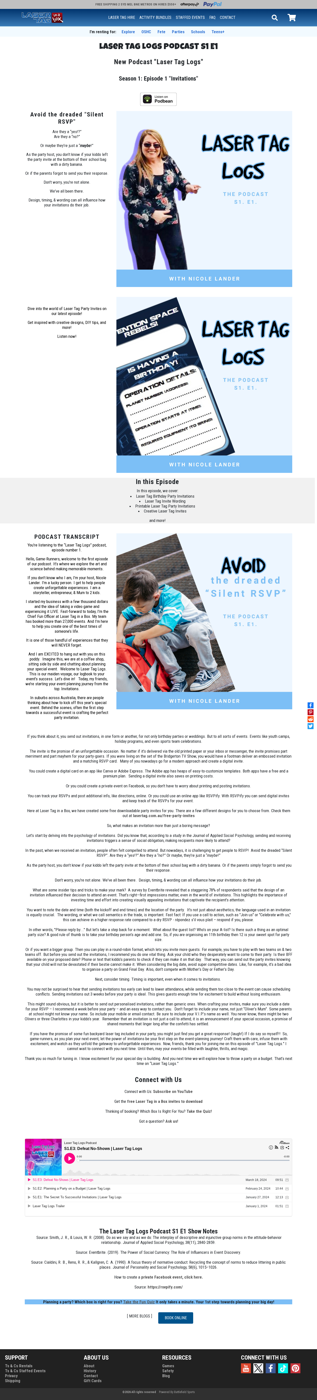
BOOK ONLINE (176, 1317)
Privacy (11, 1375)
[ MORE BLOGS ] (139, 1316)
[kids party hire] (42, 17)
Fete (161, 31)
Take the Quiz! (199, 1111)
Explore (128, 31)
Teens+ (217, 31)
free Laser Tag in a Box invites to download (165, 1101)
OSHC (146, 31)
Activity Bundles (155, 17)
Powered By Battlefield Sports (177, 1392)
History (90, 1370)
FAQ (212, 17)
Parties (178, 31)
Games (168, 1365)
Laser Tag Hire (121, 17)
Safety (168, 1370)
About (89, 1365)
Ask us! (171, 1121)
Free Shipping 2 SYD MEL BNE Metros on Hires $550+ (135, 4)
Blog (166, 1375)
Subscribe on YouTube (173, 1091)
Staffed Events (190, 17)
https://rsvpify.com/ (165, 1287)
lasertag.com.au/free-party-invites (164, 815)
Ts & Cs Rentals (18, 1365)
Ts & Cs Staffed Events (25, 1370)
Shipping (12, 1380)
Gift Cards (93, 1380)
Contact (228, 17)
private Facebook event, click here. (172, 1277)
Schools (198, 31)
